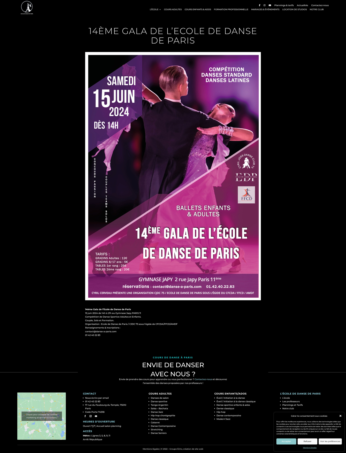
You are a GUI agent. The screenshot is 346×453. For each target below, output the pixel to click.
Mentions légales (310, 448)
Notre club (317, 9)
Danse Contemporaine (163, 426)
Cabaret (155, 422)
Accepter (286, 441)
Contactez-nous (320, 5)
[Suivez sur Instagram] (90, 416)
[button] (340, 416)
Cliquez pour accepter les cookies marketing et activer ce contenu (41, 416)
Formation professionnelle (231, 9)
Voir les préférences (330, 441)
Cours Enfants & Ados (198, 9)
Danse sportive (159, 401)
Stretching (157, 429)
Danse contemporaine (229, 415)
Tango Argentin (159, 405)
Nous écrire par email (97, 398)
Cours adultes (160, 393)
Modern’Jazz (223, 419)
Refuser (307, 441)
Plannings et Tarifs (292, 405)
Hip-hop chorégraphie (163, 415)
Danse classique (160, 419)
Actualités (302, 5)
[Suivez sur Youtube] (96, 416)
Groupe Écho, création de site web (186, 449)
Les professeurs (291, 401)
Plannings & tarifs (284, 5)
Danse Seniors (159, 433)
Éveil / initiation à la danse (231, 398)
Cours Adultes (173, 9)
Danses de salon (160, 398)
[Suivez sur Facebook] (85, 416)
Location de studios (294, 9)
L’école (154, 9)
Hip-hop (221, 412)
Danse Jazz (157, 412)
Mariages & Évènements (265, 9)
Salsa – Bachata (159, 408)
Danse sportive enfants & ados (233, 405)
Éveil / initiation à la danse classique (236, 401)
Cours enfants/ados (230, 393)
